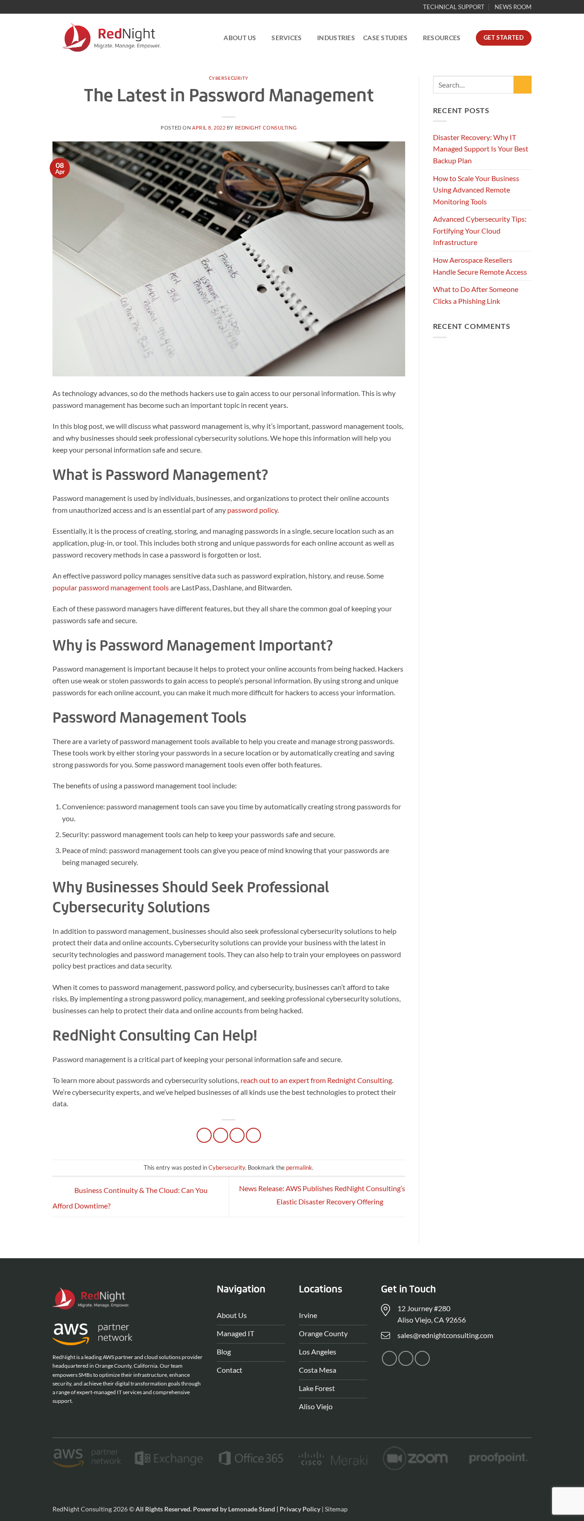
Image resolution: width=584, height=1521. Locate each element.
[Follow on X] (405, 1358)
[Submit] (523, 85)
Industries (336, 38)
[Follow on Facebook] (389, 1358)
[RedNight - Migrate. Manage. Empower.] (111, 38)
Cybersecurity (229, 78)
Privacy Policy (300, 1509)
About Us (240, 38)
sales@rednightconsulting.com (445, 1335)
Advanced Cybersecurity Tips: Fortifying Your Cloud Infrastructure (480, 230)
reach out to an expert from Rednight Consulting (316, 1080)
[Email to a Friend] (237, 1135)
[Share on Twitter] (220, 1135)
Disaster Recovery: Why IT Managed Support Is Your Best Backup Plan (480, 149)
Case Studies (385, 38)
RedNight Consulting (266, 127)
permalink (299, 1167)
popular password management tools (110, 587)
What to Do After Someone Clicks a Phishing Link (475, 295)
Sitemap (336, 1509)
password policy (252, 509)
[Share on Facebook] (204, 1135)
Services (286, 38)
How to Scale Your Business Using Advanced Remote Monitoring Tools (476, 190)
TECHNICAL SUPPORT (454, 6)
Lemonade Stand (251, 1509)
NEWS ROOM (513, 6)
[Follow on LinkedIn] (422, 1358)
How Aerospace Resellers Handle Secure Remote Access (480, 265)
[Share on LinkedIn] (253, 1135)
